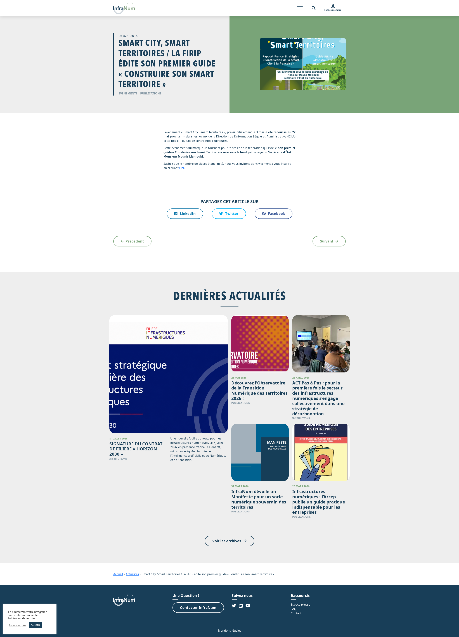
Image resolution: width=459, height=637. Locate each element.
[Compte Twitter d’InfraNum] (234, 606)
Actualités (132, 574)
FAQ (293, 609)
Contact (296, 613)
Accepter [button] (35, 624)
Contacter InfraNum (198, 607)
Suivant (326, 241)
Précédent (135, 241)
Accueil (118, 574)
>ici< (182, 168)
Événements (128, 93)
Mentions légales (229, 631)
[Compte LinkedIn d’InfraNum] (241, 606)
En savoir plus (17, 625)
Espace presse (300, 605)
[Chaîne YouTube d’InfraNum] (247, 606)
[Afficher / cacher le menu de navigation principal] (300, 8)
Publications (150, 93)
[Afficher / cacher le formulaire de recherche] (313, 8)
